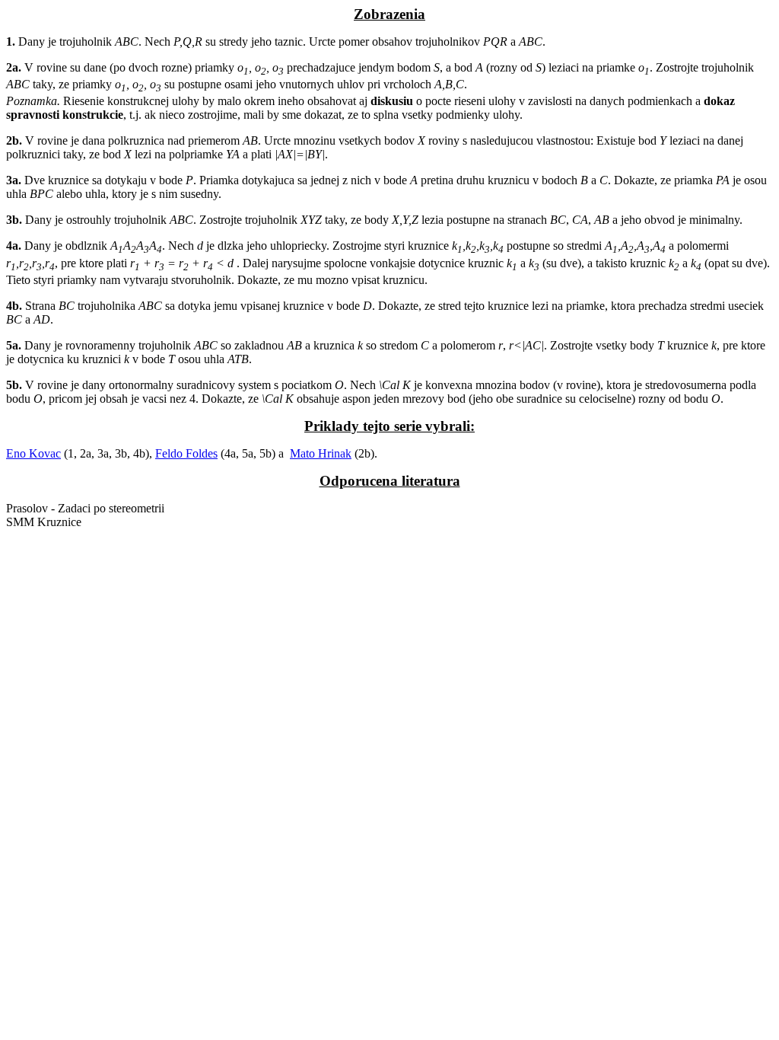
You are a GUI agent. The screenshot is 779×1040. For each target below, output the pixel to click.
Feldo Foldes (186, 453)
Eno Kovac (33, 453)
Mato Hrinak (320, 453)
